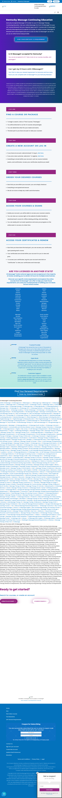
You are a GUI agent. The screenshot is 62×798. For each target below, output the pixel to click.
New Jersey (18, 320)
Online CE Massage (5, 403)
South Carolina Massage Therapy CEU (20, 473)
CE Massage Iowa (36, 443)
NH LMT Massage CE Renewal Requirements (41, 448)
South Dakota (44, 316)
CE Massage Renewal (36, 408)
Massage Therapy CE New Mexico (30, 513)
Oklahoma (18, 330)
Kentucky (44, 294)
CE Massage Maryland (51, 493)
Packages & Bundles (6, 457)
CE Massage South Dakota (49, 443)
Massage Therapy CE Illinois (7, 497)
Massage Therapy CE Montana (44, 427)
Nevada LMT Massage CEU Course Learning (29, 484)
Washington (44, 327)
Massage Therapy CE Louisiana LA (32, 495)
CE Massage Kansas (8, 429)
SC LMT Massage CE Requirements (25, 434)
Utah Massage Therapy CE (14, 502)
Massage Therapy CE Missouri (50, 484)
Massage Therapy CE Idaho (21, 443)
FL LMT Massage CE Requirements (38, 429)
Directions (9, 755)
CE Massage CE (14, 408)
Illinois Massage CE (32, 417)
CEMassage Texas (48, 404)
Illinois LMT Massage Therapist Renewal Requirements (40, 475)
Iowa (44, 291)
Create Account (8, 601)
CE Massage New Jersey (30, 445)
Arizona (18, 292)
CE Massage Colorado (52, 425)
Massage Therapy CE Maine (17, 486)
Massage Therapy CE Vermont (33, 457)
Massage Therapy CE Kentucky (18, 480)
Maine (44, 298)
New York (17, 323)
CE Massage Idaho (18, 457)
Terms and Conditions (24, 759)
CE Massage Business (52, 406)
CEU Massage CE (50, 410)
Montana (44, 310)
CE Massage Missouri (21, 425)
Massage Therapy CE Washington (9, 466)
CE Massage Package (16, 406)
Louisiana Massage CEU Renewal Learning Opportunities (15, 463)
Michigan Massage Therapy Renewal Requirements (25, 509)
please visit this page (28, 379)
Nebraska (18, 314)
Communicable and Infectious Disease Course (21, 427)
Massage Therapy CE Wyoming (19, 450)
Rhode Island (18, 336)
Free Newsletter (10, 716)
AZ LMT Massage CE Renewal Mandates (51, 452)
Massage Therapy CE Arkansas (24, 464)
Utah (44, 321)
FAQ (12, 505)
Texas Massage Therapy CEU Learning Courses (24, 493)
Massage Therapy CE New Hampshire (16, 516)
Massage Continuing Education (48, 411)
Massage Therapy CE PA (18, 439)
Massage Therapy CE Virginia (42, 479)
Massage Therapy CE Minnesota (32, 502)
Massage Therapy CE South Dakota (20, 468)
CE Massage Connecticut (46, 505)
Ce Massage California (49, 495)
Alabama (17, 289)
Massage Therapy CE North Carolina (36, 477)
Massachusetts (44, 301)
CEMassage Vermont (6, 511)
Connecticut (18, 299)
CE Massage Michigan (7, 443)
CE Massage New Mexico (35, 459)
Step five (12, 235)
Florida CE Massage (29, 410)
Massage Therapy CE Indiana (53, 430)
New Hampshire (18, 318)
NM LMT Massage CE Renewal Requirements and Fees (15, 461)
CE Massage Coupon (35, 404)
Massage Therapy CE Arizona (20, 488)
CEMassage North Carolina (25, 447)
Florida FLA (34, 497)
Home (22, 700)
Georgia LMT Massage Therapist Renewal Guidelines (31, 489)
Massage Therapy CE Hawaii (20, 448)
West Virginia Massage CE (43, 419)
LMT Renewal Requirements (13, 719)
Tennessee (44, 318)
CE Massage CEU (24, 408)
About (10, 455)
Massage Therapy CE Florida (28, 441)
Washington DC (44, 329)
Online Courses (43, 473)
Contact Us (9, 744)
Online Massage (39, 4)
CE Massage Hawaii (34, 488)
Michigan (44, 303)
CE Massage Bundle (39, 406)
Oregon (18, 332)
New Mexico (18, 321)
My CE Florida (12, 422)
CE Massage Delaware (12, 438)
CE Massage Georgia (49, 455)
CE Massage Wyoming (35, 480)
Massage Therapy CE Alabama (46, 438)
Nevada (18, 316)
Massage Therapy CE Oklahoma (45, 468)
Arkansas (17, 294)
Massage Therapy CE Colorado (35, 486)
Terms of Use (7, 1)
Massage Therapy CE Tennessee (48, 445)
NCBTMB (35, 470)
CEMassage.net (46, 403)
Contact (14, 1)
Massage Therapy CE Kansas (13, 495)
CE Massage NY (49, 432)
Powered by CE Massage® (23, 1)
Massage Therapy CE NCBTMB (21, 511)
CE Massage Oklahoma (7, 454)
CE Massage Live (16, 403)
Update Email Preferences (13, 752)
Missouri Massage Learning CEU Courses (43, 463)
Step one (12, 109)
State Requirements (32, 700)
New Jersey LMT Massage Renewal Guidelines (31, 504)
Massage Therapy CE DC (49, 502)
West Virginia (44, 330)
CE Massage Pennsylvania (8, 472)
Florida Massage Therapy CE (25, 422)
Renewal (25, 700)
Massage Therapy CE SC (22, 432)
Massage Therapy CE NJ (7, 432)
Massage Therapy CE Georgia (49, 509)
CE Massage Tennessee (38, 436)
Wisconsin (44, 332)
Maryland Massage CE (19, 417)
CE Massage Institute (49, 408)
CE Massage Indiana (49, 518)
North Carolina (18, 325)
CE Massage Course (22, 404)
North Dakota (18, 327)
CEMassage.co (27, 403)
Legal (43, 759)
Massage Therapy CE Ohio (34, 498)
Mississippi (44, 307)
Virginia (44, 325)
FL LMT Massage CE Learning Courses (25, 454)
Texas (44, 320)
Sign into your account (12, 746)
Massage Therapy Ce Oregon (49, 482)
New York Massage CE (22, 413)
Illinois (18, 310)
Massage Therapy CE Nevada (51, 457)
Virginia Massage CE (5, 419)
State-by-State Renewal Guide (31, 394)
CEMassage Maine (14, 491)
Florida (18, 303)
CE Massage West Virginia (35, 518)
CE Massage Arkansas (23, 497)
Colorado (18, 298)
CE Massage (16, 522)
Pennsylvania (17, 334)
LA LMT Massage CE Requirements (51, 441)
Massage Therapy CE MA (20, 455)
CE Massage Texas (33, 452)
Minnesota (44, 305)
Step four (12, 200)
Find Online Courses (11, 714)
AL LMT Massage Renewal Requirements (40, 450)
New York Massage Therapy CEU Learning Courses (46, 507)
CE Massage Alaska (44, 470)
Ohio (18, 329)
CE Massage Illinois (11, 489)
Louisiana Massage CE (33, 420)
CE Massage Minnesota (20, 452)
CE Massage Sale (27, 406)
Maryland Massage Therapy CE (39, 415)
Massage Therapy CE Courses (50, 447)
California (18, 296)
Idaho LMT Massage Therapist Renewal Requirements (44, 491)
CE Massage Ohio (5, 509)
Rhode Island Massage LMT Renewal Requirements (48, 500)
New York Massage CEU (35, 455)
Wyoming (44, 334)
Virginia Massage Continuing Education (23, 419)
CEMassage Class (11, 404)
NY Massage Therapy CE (23, 415)
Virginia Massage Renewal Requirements (39, 516)
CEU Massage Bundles (18, 411)
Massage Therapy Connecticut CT (22, 482)
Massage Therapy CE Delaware (8, 504)
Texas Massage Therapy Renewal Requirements (20, 514)
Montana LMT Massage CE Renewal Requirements (13, 459)
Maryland (44, 299)
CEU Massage (40, 410)
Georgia (18, 305)
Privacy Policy (36, 739)
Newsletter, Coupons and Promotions (15, 500)
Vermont (44, 323)
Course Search (40, 601)
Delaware (18, 301)
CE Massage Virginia (24, 507)
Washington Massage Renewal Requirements (34, 520)
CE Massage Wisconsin (39, 439)
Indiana (44, 289)
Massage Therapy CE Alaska (8, 484)
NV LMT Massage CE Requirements (45, 434)
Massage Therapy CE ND (37, 430)
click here (40, 153)
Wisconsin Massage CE (40, 422)
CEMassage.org (36, 403)
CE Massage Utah (16, 518)
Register (56, 1)
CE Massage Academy (17, 410)
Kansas (44, 292)
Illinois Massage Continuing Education (49, 417)
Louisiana (44, 296)
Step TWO (12, 140)
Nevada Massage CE (46, 420)
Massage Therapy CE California (23, 479)
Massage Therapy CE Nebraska (52, 459)
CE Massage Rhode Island (53, 472)
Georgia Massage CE (54, 422)
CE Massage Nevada (48, 480)
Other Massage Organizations (44, 336)
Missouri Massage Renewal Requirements (26, 505)
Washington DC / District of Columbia (41, 461)
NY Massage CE (11, 415)
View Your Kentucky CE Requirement (31, 39)
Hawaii (18, 307)
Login (49, 1)
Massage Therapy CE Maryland (28, 466)
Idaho (18, 308)
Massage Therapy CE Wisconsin (21, 436)
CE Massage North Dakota (48, 514)
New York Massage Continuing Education (40, 413)
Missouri (44, 308)
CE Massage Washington (22, 430)
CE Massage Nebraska (37, 432)
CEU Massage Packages (31, 411)
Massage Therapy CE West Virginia (43, 464)
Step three (13, 172)
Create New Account (12, 749)
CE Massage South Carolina (36, 425)
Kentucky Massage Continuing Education (14, 420)
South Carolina (44, 314)
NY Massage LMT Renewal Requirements (28, 472)
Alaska (18, 291)
